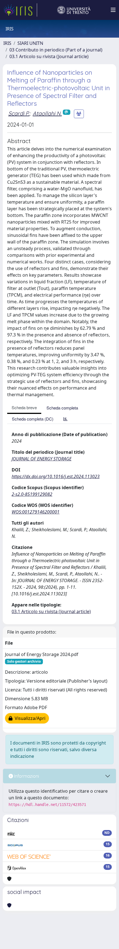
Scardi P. (18, 113)
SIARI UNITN (30, 43)
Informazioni (26, 776)
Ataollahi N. (47, 113)
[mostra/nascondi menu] (113, 10)
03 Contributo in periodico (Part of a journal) (55, 50)
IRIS (7, 43)
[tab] (65, 418)
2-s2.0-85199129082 (32, 494)
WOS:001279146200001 (36, 512)
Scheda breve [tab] (24, 407)
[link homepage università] (74, 10)
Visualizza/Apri (28, 718)
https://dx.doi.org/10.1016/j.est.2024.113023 (56, 476)
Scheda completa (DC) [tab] (32, 419)
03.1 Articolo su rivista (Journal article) (49, 56)
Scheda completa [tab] (62, 408)
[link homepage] (20, 10)
